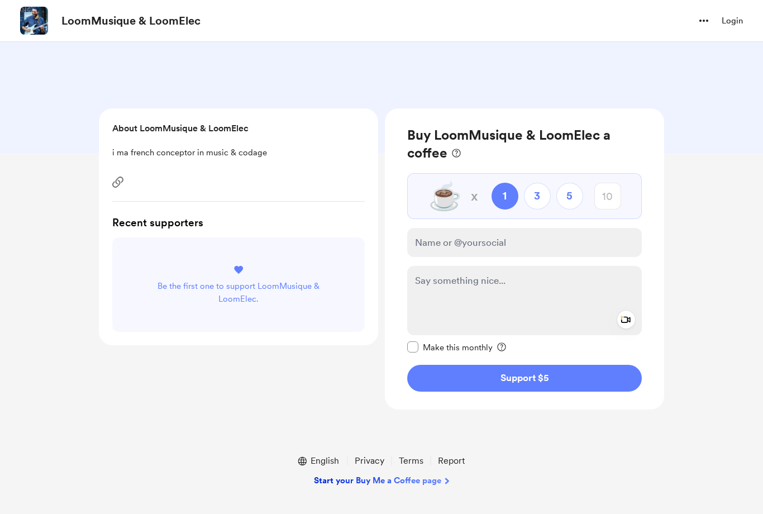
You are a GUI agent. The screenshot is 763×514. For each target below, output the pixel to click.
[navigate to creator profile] (34, 21)
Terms (411, 460)
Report (451, 460)
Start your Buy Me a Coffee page (377, 480)
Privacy (369, 460)
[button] (704, 21)
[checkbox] (450, 347)
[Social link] (117, 182)
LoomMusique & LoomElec (131, 20)
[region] (524, 259)
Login (732, 21)
